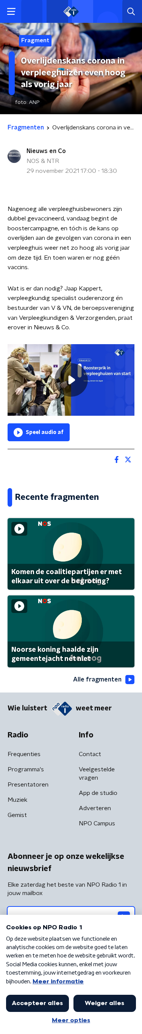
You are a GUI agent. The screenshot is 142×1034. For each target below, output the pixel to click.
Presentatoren (28, 785)
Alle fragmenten (97, 680)
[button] (11, 12)
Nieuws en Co (46, 151)
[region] (71, 380)
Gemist (17, 815)
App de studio (98, 793)
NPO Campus (97, 823)
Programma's (26, 769)
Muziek (17, 800)
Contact (90, 754)
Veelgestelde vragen (97, 773)
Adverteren (95, 808)
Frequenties (24, 754)
